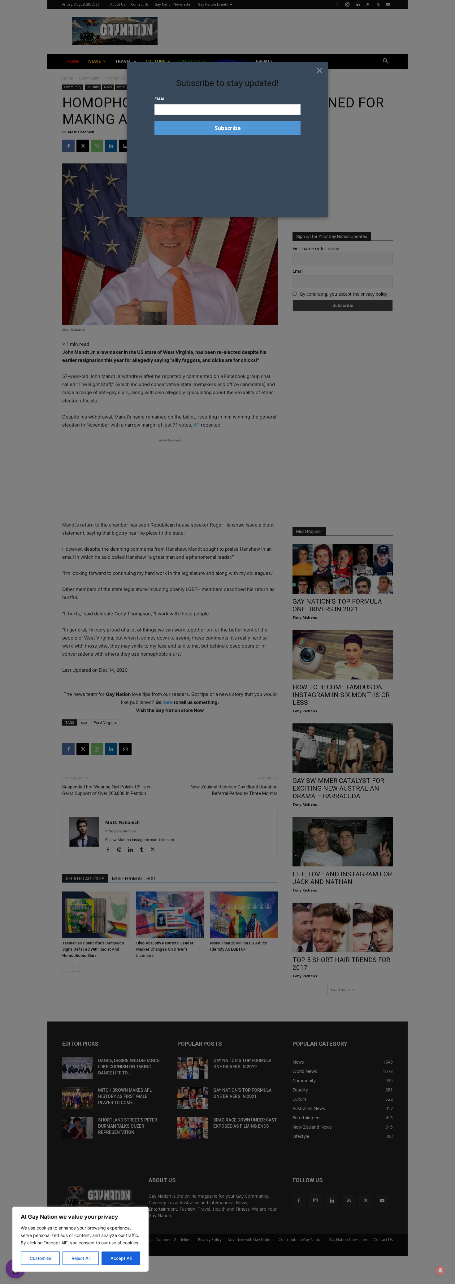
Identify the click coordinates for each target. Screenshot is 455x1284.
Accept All (121, 1258)
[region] (80, 1239)
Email (160, 99)
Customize (40, 1258)
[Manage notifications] (440, 1270)
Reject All (81, 1258)
